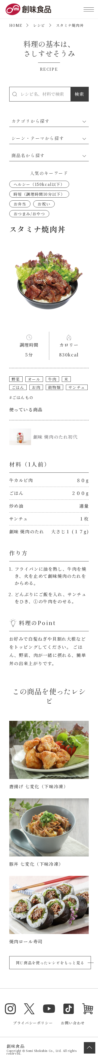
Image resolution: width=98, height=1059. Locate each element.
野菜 (16, 379)
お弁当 (20, 204)
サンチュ (76, 387)
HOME (15, 25)
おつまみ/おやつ (29, 213)
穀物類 (54, 387)
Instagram (10, 1008)
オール (34, 379)
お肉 (36, 387)
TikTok (68, 1008)
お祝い (44, 204)
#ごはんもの (21, 397)
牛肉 (52, 379)
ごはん (18, 387)
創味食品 (28, 9)
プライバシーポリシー (33, 1022)
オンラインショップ (87, 1008)
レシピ (39, 25)
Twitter (29, 1008)
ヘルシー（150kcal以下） (39, 184)
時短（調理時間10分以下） (39, 194)
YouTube (49, 1008)
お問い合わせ (73, 1022)
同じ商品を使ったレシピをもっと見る (50, 962)
